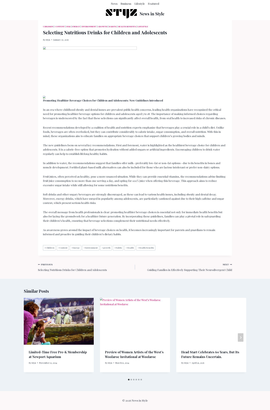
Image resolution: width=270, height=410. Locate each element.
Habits (112, 26)
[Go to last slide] (29, 337)
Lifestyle (140, 3)
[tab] (129, 379)
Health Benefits (127, 26)
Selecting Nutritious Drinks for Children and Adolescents (72, 267)
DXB (68, 26)
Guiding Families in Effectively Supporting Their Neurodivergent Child (189, 267)
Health (130, 247)
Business (126, 3)
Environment (89, 26)
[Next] (240, 337)
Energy (76, 26)
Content (60, 26)
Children (48, 26)
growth (102, 26)
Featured (153, 3)
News (114, 3)
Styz (48, 39)
